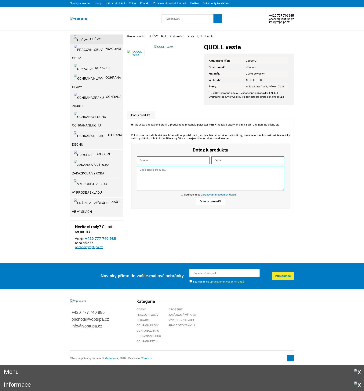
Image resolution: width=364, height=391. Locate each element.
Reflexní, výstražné (172, 36)
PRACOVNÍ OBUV (96, 53)
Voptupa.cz (111, 358)
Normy (98, 3)
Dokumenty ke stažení (216, 3)
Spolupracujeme (80, 3)
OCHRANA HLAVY (96, 82)
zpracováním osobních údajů (218, 194)
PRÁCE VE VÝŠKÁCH (97, 207)
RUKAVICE (103, 68)
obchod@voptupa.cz (89, 247)
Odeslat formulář (210, 201)
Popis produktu (141, 115)
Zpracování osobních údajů (169, 3)
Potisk (132, 3)
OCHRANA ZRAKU (97, 101)
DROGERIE (104, 154)
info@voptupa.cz (86, 326)
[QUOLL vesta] (163, 46)
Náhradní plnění (115, 3)
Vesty (190, 36)
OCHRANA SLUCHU (86, 125)
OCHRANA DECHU (97, 139)
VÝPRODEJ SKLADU (87, 192)
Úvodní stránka (136, 36)
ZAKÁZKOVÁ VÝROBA (88, 173)
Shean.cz (146, 358)
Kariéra (194, 3)
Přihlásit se (283, 276)
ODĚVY (153, 36)
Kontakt (144, 3)
